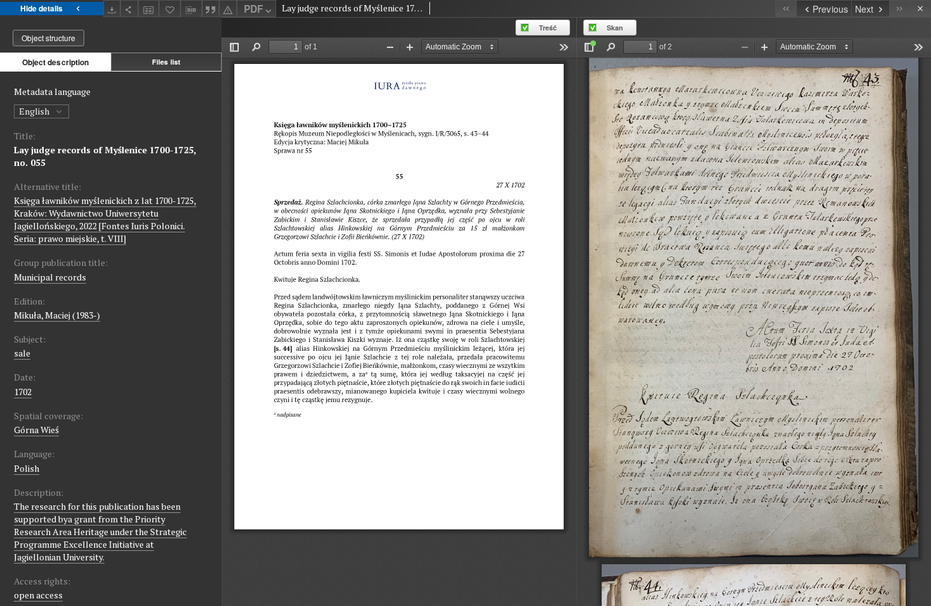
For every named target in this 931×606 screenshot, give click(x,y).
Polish (26, 468)
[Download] (112, 8)
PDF (253, 9)
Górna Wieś (36, 430)
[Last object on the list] (899, 8)
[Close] (920, 8)
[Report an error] (228, 8)
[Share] (129, 8)
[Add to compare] (149, 8)
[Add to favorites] (169, 8)
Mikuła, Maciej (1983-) (57, 315)
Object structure (48, 37)
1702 (23, 392)
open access (38, 595)
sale (22, 353)
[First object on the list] (785, 8)
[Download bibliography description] (191, 9)
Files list (166, 61)
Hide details (41, 8)
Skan (615, 27)
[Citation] (211, 8)
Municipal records (50, 277)
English (35, 111)
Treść (548, 27)
